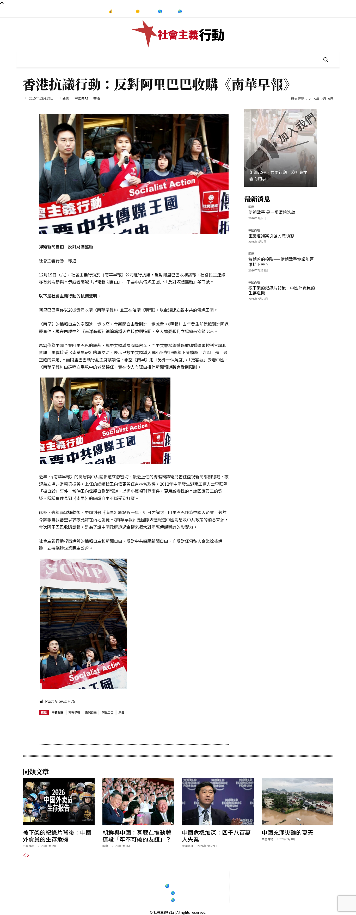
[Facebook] (319, 11)
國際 (251, 207)
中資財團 (57, 712)
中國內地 (81, 98)
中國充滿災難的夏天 (287, 832)
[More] (135, 727)
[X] (87, 727)
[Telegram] (340, 11)
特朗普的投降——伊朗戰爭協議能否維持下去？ (281, 261)
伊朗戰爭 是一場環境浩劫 (271, 212)
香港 (96, 98)
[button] (325, 59)
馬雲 (121, 712)
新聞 (66, 98)
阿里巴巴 (107, 712)
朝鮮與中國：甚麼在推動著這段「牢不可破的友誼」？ (136, 835)
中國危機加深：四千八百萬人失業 (216, 835)
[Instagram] (329, 11)
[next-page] (28, 855)
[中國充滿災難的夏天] (298, 801)
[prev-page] (24, 855)
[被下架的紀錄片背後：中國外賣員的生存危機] (59, 801)
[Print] (111, 727)
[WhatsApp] (99, 727)
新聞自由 (91, 712)
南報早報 (74, 712)
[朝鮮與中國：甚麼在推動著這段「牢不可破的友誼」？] (138, 801)
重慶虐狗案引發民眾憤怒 (271, 235)
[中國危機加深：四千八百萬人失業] (218, 801)
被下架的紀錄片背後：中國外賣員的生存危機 (281, 290)
